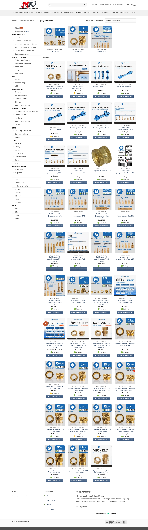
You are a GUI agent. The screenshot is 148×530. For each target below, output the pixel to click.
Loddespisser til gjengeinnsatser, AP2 (55, 215)
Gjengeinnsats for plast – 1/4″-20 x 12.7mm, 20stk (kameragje (101, 345)
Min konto (50, 509)
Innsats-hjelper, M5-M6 (78, 128)
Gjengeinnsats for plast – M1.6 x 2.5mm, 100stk (54, 87)
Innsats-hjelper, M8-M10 (101, 128)
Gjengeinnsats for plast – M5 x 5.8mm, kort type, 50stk (125, 431)
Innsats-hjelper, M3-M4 (54, 130)
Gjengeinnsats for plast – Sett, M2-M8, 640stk (125, 301)
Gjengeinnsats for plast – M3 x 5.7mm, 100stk (78, 389)
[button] (120, 5)
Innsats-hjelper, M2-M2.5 (125, 86)
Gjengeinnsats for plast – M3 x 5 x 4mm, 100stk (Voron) (125, 389)
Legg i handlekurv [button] (55, 96)
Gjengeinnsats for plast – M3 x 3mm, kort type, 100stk (101, 389)
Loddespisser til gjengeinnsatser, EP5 (78, 215)
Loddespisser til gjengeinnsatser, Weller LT (125, 258)
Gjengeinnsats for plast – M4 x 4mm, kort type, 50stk (78, 431)
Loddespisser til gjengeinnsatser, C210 (125, 129)
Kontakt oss (104, 5)
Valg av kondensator (21, 496)
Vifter (131, 13)
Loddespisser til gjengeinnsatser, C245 (78, 172)
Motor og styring (42, 13)
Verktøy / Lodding (118, 13)
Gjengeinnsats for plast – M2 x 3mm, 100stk (125, 344)
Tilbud (15, 13)
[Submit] (85, 5)
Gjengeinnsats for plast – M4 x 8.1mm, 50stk (54, 431)
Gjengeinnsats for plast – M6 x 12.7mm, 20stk (54, 472)
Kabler (55, 13)
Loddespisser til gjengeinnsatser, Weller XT (125, 172)
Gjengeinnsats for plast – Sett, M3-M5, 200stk (78, 301)
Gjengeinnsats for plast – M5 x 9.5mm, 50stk (101, 431)
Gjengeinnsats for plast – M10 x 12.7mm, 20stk (101, 472)
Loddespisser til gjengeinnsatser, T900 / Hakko (54, 259)
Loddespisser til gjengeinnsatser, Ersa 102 (125, 215)
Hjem (14, 20)
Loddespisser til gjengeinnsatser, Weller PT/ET (54, 302)
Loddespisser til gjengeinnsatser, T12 (78, 258)
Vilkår (113, 5)
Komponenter (66, 13)
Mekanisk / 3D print (82, 13)
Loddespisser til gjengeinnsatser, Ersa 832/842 (102, 216)
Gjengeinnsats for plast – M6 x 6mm (101, 172)
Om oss (95, 5)
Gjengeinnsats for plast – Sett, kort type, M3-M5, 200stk (101, 302)
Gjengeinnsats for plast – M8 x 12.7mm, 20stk (78, 472)
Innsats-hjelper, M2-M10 (101, 86)
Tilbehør (105, 13)
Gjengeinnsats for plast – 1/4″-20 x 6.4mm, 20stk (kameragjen (78, 345)
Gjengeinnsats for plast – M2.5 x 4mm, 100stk (54, 387)
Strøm (95, 13)
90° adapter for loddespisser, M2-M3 (78, 87)
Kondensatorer (25, 13)
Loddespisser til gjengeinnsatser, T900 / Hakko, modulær (54, 173)
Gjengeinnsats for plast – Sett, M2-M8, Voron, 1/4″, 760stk (54, 345)
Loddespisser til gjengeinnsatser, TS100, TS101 (101, 259)
